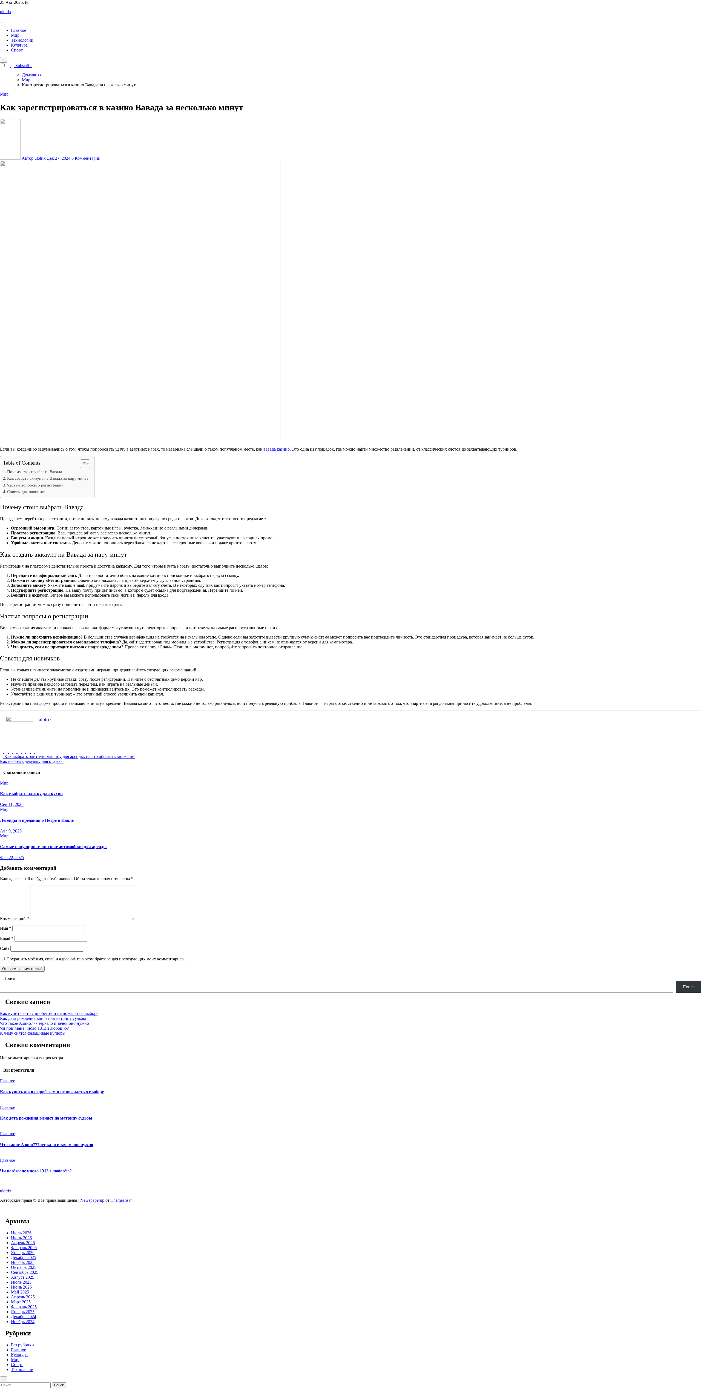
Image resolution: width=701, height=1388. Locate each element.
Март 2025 (21, 1302)
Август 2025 (22, 1277)
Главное (18, 30)
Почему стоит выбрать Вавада (34, 471)
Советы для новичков (26, 491)
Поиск (9, 978)
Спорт (17, 50)
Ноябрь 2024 (23, 1321)
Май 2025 (20, 1292)
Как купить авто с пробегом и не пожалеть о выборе (49, 1013)
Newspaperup (92, 1200)
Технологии (22, 40)
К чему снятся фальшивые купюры (32, 1033)
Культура (19, 45)
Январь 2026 (23, 1252)
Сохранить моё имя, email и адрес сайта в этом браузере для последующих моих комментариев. (96, 959)
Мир (15, 35)
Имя (5, 928)
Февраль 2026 (24, 1247)
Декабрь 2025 (23, 1257)
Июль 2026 (21, 1232)
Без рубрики (22, 1345)
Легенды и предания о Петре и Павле (37, 820)
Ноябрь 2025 (23, 1262)
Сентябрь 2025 (24, 1272)
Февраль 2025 (24, 1306)
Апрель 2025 (23, 1297)
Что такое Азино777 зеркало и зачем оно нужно (44, 1023)
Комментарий (14, 918)
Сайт (4, 948)
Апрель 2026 (23, 1242)
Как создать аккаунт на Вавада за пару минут (48, 478)
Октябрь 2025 (23, 1267)
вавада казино (276, 449)
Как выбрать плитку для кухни (31, 793)
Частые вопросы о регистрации (35, 485)
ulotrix (5, 11)
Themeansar (121, 1200)
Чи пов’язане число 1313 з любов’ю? (34, 1028)
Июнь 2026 (21, 1237)
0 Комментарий (85, 158)
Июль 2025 (21, 1282)
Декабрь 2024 (23, 1316)
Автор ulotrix (34, 158)
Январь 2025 (23, 1311)
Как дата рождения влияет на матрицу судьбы (43, 1018)
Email (6, 938)
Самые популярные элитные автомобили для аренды (53, 846)
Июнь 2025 (21, 1287)
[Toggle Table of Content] (82, 463)
